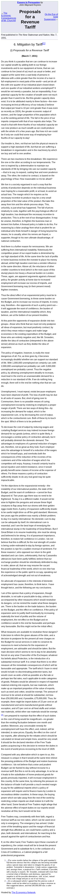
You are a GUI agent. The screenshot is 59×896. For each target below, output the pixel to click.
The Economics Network (23, 892)
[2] (2, 715)
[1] (43, 43)
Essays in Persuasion (28, 2)
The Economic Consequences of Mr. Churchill (8, 17)
